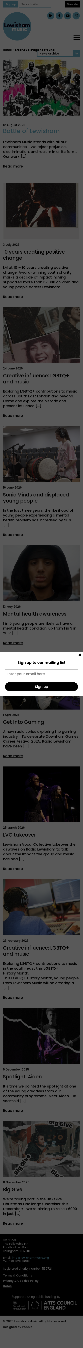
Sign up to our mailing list (41, 662)
